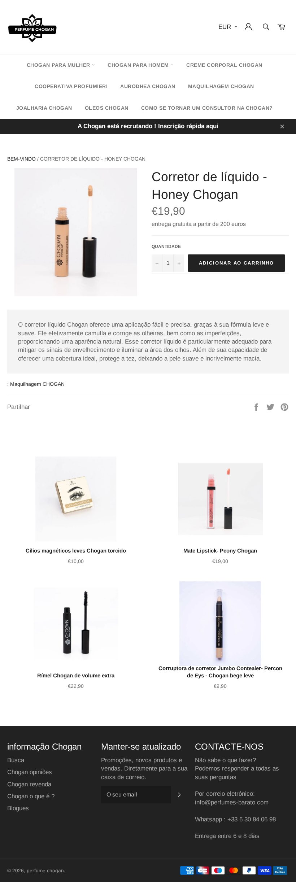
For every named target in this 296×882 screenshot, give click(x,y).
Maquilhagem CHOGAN (37, 384)
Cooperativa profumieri (71, 86)
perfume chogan (45, 870)
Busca (15, 760)
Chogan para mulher (59, 65)
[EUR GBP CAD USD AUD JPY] (227, 27)
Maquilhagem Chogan (221, 86)
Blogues (18, 808)
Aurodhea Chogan (147, 86)
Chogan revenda (29, 784)
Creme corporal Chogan (224, 65)
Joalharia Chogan (44, 108)
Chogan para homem (139, 65)
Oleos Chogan (107, 108)
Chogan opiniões (29, 772)
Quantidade (166, 246)
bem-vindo (21, 159)
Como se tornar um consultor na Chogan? (207, 108)
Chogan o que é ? (31, 796)
